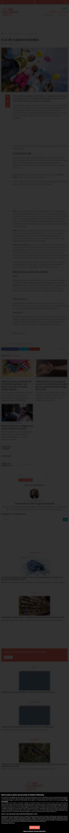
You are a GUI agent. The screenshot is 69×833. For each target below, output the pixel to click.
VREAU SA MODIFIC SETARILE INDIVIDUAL (34, 831)
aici (11, 808)
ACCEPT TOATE (34, 827)
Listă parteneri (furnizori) (7, 823)
